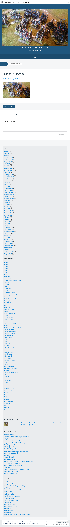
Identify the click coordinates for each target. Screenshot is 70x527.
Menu (35, 57)
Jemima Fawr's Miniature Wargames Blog (16, 469)
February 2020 (8, 174)
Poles (6, 374)
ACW (5, 274)
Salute (6, 383)
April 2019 (7, 186)
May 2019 (7, 184)
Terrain (6, 399)
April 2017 (7, 223)
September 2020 (9, 170)
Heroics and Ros (9, 336)
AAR (5, 272)
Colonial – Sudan (9, 309)
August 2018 (8, 201)
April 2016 (7, 237)
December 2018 (9, 192)
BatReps (6, 291)
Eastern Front (8, 317)
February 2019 (8, 188)
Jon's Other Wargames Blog (12, 441)
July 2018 (7, 203)
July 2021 (7, 164)
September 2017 (9, 215)
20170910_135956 (9, 106)
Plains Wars (7, 370)
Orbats (6, 362)
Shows (6, 395)
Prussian (6, 376)
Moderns (7, 350)
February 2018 (8, 211)
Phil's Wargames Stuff (11, 500)
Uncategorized (8, 403)
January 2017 (8, 229)
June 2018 (7, 205)
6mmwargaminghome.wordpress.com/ (16, 451)
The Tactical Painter (10, 504)
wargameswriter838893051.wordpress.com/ (17, 443)
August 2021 (8, 162)
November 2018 (9, 195)
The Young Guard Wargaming (13, 465)
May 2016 (7, 235)
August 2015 (8, 254)
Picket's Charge (9, 366)
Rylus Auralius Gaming (11, 471)
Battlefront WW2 (9, 293)
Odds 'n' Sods (8, 356)
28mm (6, 268)
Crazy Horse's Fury (10, 313)
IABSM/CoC (7, 344)
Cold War (7, 307)
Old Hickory (8, 358)
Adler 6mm (7, 276)
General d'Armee (9, 330)
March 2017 (7, 225)
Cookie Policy (35, 523)
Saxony (6, 387)
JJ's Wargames (8, 488)
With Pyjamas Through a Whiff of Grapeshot (18, 514)
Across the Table (9, 457)
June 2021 (7, 166)
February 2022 (8, 158)
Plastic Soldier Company (11, 372)
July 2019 (7, 182)
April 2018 (7, 209)
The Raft (6, 455)
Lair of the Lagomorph (11, 453)
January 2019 (8, 190)
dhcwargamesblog (9, 435)
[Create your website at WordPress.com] (35, 2)
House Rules (8, 338)
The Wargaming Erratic (11, 445)
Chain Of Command (10, 299)
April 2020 (7, 172)
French (6, 325)
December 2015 (9, 246)
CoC (5, 305)
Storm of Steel (8, 502)
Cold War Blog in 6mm (11, 449)
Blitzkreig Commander (11, 295)
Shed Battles (8, 393)
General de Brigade (10, 332)
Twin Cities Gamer (9, 510)
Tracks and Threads (35, 47)
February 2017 (8, 227)
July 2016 (7, 233)
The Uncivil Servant (10, 459)
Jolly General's (8, 439)
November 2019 (9, 176)
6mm (5, 270)
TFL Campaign (8, 401)
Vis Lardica (7, 512)
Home (3, 64)
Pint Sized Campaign (10, 368)
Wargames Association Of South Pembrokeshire (19, 461)
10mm (6, 262)
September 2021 (9, 160)
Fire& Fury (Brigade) (10, 323)
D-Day (6, 315)
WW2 (5, 409)
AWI (5, 287)
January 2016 (8, 244)
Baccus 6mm (8, 289)
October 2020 (8, 168)
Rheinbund (7, 381)
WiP (5, 405)
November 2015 (9, 248)
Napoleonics (8, 354)
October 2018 (8, 197)
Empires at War (9, 319)
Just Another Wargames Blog (13, 490)
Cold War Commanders (11, 482)
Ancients (7, 283)
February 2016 (8, 242)
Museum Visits (8, 352)
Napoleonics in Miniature (12, 496)
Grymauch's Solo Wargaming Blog (14, 486)
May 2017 (7, 221)
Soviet (6, 397)
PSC (5, 379)
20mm (6, 266)
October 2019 (8, 178)
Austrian (6, 285)
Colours (6, 311)
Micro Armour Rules (10, 348)
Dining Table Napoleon (11, 484)
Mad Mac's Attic (9, 494)
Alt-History (7, 278)
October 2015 (8, 250)
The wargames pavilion (11, 473)
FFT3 (5, 321)
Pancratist (7, 467)
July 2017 (7, 217)
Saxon (6, 385)
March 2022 (7, 156)
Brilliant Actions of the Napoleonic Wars (16, 437)
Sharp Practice (8, 391)
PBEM (6, 364)
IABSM (6, 342)
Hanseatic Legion (9, 334)
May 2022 (7, 152)
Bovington (7, 297)
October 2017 (8, 213)
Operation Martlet (9, 360)
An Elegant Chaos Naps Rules (13, 280)
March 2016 (7, 239)
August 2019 (8, 180)
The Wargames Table (10, 506)
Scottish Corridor (9, 389)
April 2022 (7, 154)
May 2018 (7, 207)
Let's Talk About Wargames (12, 463)
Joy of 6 (6, 346)
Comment (61, 134)
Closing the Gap (9, 301)
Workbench (7, 407)
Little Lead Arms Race (11, 492)
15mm (6, 264)
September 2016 (9, 231)
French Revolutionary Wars (12, 327)
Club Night (7, 303)
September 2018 (9, 199)
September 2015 (9, 252)
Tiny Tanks (7, 508)
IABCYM (6, 340)
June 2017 (7, 219)
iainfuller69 (18, 78)
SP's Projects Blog (9, 447)
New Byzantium (9, 498)
